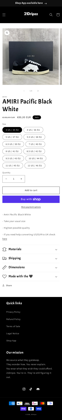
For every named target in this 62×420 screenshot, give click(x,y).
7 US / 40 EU (35, 144)
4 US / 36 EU (33, 129)
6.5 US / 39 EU (13, 144)
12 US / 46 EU (35, 165)
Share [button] (9, 285)
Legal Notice (12, 333)
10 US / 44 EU (36, 158)
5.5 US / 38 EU (34, 137)
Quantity (6, 172)
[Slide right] (37, 90)
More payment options (31, 207)
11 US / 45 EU (13, 165)
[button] (3, 14)
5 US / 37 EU (12, 137)
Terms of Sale (13, 326)
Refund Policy (13, 319)
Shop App (11, 340)
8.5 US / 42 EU (34, 151)
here (4, 238)
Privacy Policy (13, 311)
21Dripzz (34, 414)
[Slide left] (24, 90)
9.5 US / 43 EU (13, 158)
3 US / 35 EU (12, 129)
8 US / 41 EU (12, 151)
